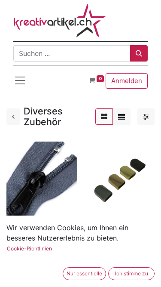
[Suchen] (139, 53)
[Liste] (121, 116)
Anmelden (126, 81)
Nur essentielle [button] (84, 273)
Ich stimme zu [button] (131, 273)
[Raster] (104, 116)
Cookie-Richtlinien (29, 248)
